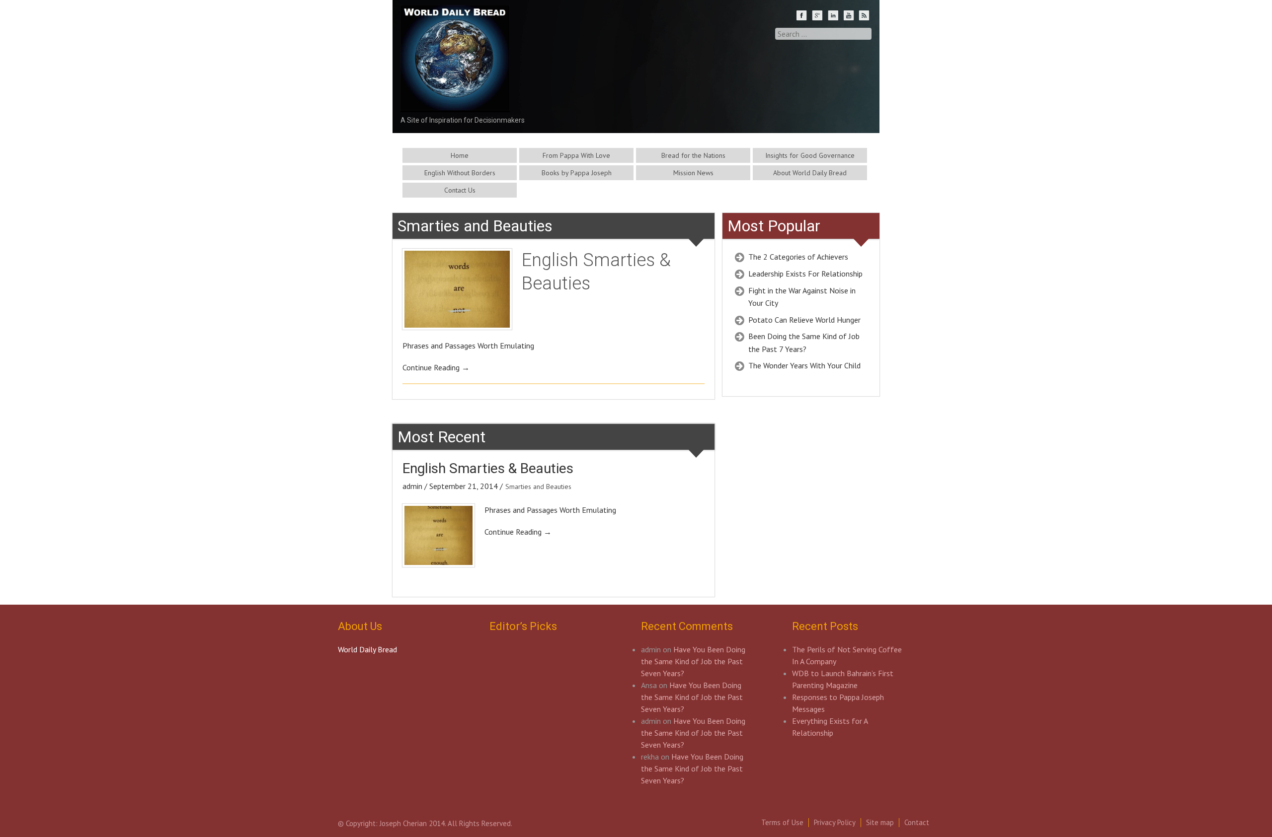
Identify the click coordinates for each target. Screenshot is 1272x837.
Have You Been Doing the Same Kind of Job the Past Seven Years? (693, 661)
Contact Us (460, 190)
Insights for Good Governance (810, 155)
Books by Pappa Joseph (577, 172)
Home (460, 155)
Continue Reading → (436, 367)
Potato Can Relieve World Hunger (804, 320)
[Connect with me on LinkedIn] (834, 16)
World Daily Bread (367, 649)
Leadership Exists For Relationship (805, 274)
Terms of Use (782, 822)
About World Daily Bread (810, 172)
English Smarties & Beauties (487, 468)
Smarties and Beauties (538, 486)
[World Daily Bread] (455, 93)
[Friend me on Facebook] (802, 16)
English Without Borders (459, 172)
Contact (916, 822)
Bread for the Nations (693, 155)
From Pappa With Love (576, 155)
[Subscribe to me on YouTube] (849, 16)
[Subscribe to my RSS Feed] (865, 16)
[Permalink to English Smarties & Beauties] (457, 289)
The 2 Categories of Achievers (798, 257)
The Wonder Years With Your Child (804, 365)
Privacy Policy (835, 822)
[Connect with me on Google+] (818, 16)
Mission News (693, 172)
